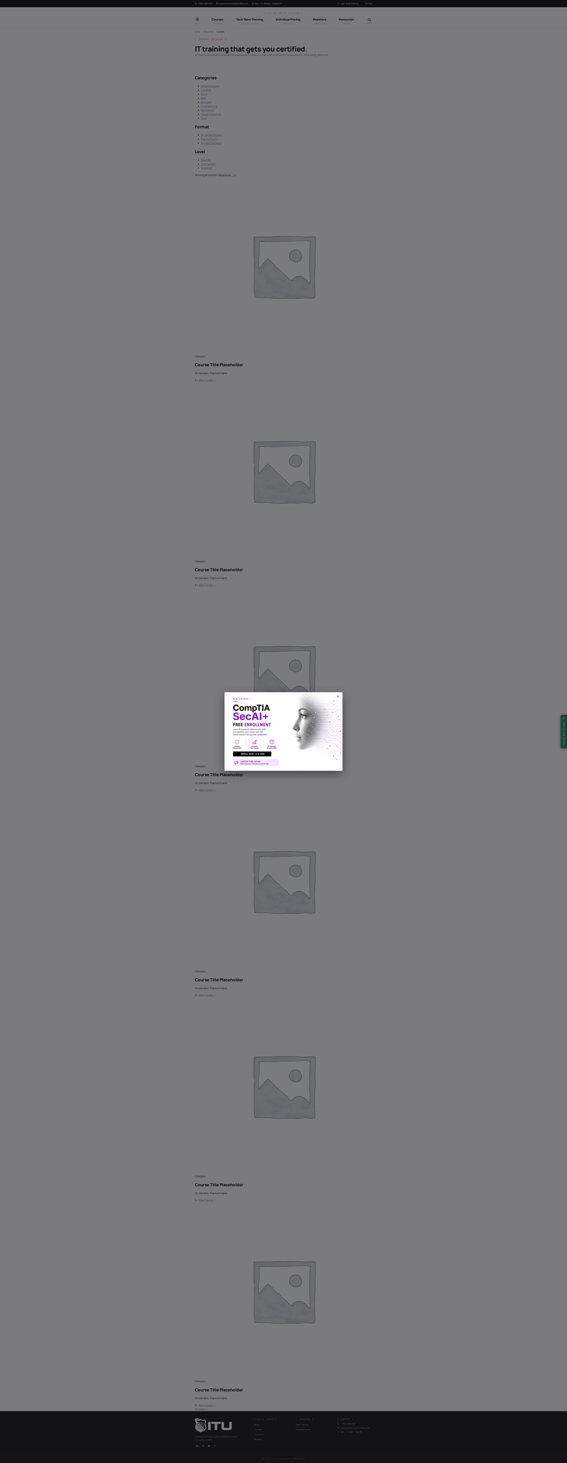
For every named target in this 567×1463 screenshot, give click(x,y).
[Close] (283, 695)
